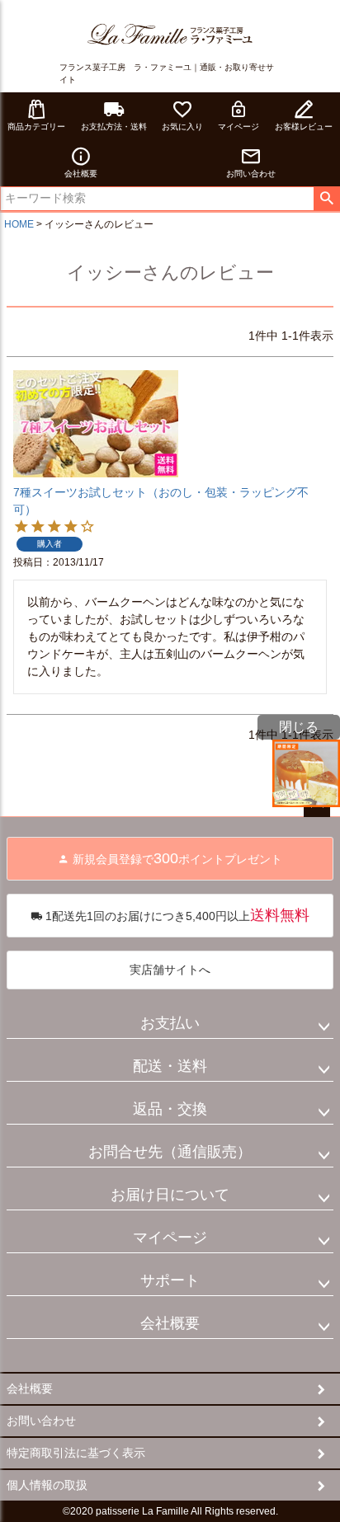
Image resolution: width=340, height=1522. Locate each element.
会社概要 (80, 173)
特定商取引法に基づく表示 (76, 1452)
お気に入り (182, 126)
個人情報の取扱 (47, 1484)
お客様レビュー (304, 126)
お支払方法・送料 (114, 126)
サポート (170, 1280)
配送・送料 (170, 1066)
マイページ (238, 126)
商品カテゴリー (36, 126)
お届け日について (170, 1194)
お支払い (170, 1023)
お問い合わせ (251, 173)
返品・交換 (170, 1109)
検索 (326, 198)
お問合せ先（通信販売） (170, 1152)
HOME (19, 224)
